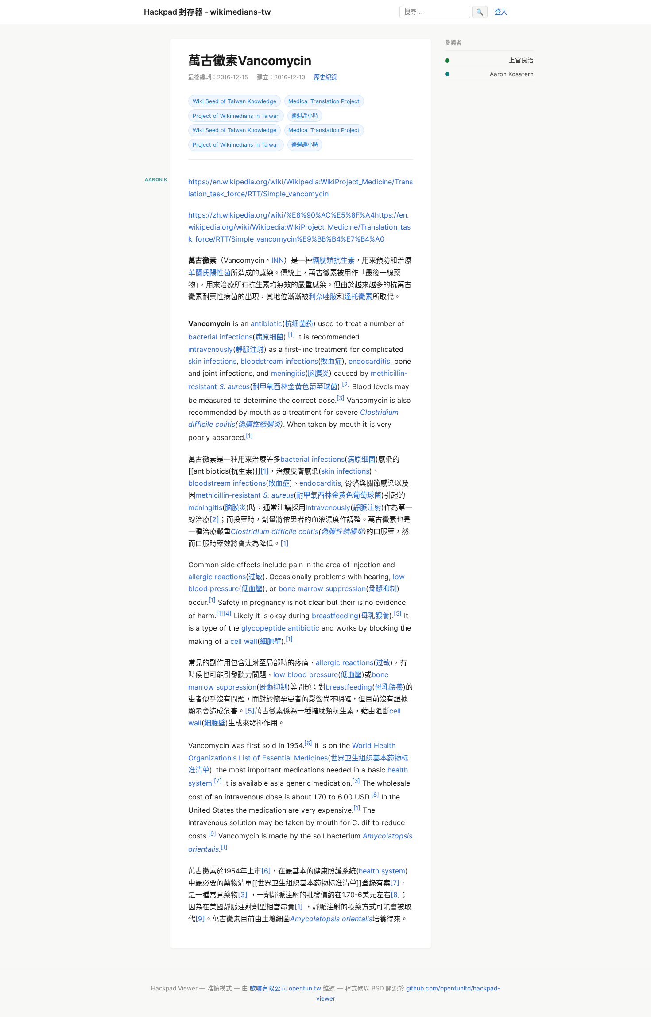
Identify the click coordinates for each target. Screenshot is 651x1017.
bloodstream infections (279, 361)
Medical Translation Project (324, 101)
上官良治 (521, 60)
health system (382, 870)
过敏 (255, 576)
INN (277, 260)
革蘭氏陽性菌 (209, 272)
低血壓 (252, 588)
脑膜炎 (318, 373)
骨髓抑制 (382, 588)
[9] (200, 918)
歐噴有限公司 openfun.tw (285, 988)
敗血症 (331, 361)
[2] (214, 519)
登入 (501, 12)
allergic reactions (217, 576)
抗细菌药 (299, 323)
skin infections (212, 361)
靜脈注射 (250, 349)
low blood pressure (305, 674)
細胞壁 (270, 641)
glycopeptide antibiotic (280, 627)
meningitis (288, 373)
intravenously (210, 349)
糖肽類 (322, 260)
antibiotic (266, 323)
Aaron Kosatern (512, 74)
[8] (395, 894)
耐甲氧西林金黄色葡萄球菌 (294, 386)
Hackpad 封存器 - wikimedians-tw (207, 11)
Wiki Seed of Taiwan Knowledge (234, 101)
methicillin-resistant (229, 495)
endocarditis (369, 361)
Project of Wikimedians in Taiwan (236, 116)
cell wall (243, 641)
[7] (394, 882)
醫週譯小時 (304, 116)
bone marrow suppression (322, 588)
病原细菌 (269, 336)
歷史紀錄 (325, 77)
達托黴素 (358, 296)
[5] (250, 710)
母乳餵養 (375, 615)
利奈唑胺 (323, 296)
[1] (264, 471)
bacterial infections (220, 336)
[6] (266, 870)
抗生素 (344, 260)
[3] (243, 894)
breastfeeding (335, 615)
